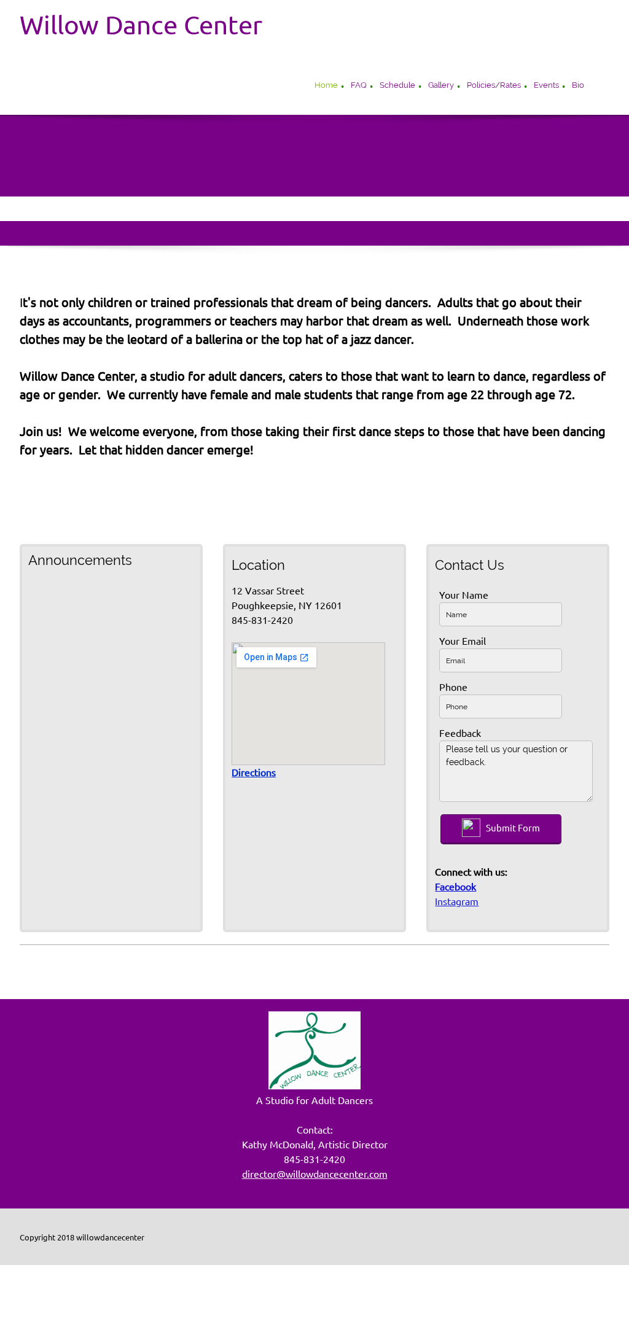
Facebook (455, 886)
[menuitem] (326, 87)
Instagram (457, 901)
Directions (254, 772)
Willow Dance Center (141, 25)
